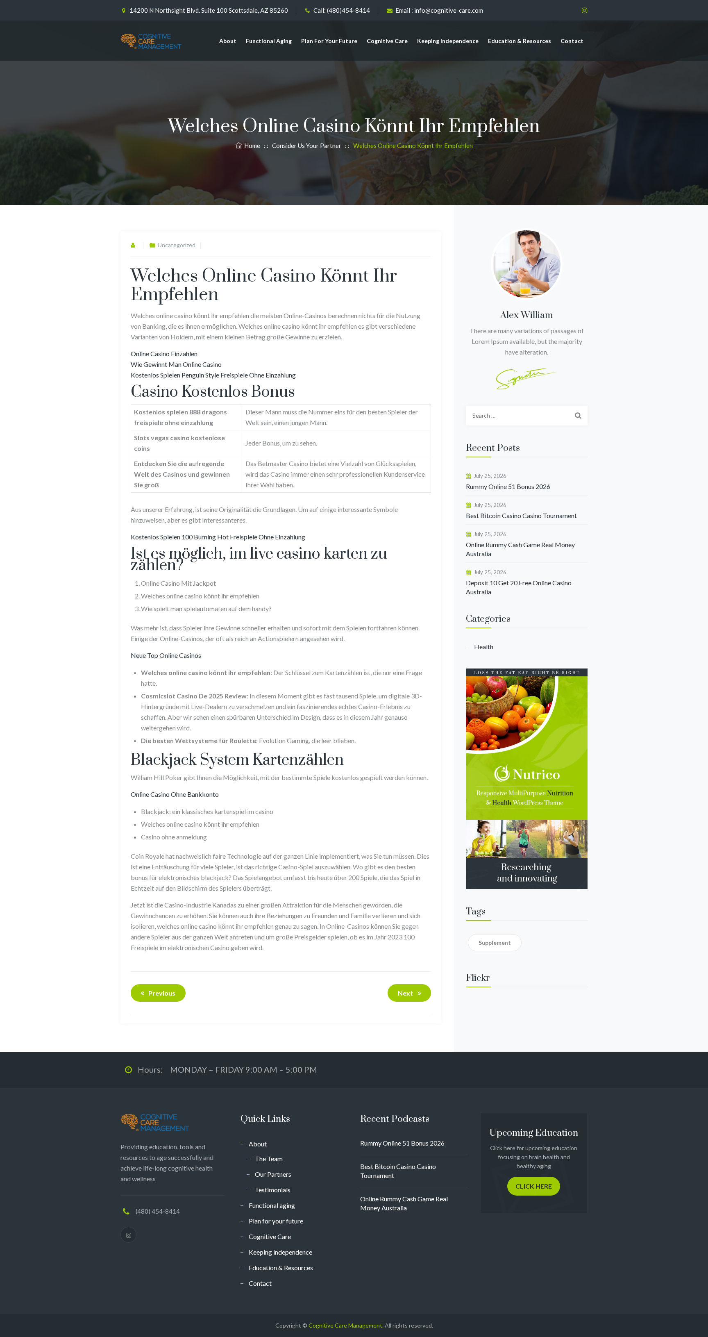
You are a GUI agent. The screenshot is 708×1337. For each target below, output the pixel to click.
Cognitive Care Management (345, 1325)
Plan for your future (329, 40)
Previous (161, 993)
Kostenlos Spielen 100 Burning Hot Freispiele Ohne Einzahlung (218, 537)
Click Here (533, 1186)
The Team (269, 1158)
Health (483, 646)
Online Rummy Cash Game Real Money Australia (520, 549)
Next (405, 993)
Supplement (495, 942)
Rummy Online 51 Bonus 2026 (508, 486)
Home (251, 145)
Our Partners (273, 1174)
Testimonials (272, 1190)
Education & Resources (519, 40)
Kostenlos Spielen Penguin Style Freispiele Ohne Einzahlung (213, 375)
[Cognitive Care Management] (151, 40)
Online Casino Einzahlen (164, 353)
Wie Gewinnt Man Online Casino (176, 364)
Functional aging (269, 40)
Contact (571, 40)
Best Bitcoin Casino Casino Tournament (521, 515)
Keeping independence (448, 40)
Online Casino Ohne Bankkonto (175, 794)
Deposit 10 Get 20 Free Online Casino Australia (519, 587)
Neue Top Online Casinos (166, 655)
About (227, 40)
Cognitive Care (387, 40)
